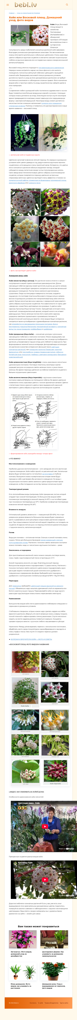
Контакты (33, 1003)
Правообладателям (52, 1003)
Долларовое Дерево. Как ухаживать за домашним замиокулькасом (53, 954)
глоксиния (26, 355)
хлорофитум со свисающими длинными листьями (32, 324)
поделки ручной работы (18, 180)
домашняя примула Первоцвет (41, 349)
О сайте (40, 1003)
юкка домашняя (23, 329)
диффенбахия (36, 329)
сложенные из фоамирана (39, 180)
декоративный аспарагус (47, 327)
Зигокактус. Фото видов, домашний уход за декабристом (21, 954)
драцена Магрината (28, 327)
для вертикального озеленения (51, 68)
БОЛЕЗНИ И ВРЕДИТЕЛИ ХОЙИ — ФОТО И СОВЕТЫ (31, 639)
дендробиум (28, 352)
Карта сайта (64, 1003)
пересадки (16, 586)
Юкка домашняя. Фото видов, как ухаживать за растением (21, 986)
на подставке (47, 474)
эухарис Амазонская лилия (44, 352)
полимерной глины (58, 180)
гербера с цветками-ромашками (44, 355)
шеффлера (48, 329)
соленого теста (34, 183)
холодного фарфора (17, 183)
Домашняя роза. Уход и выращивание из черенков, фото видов (53, 986)
